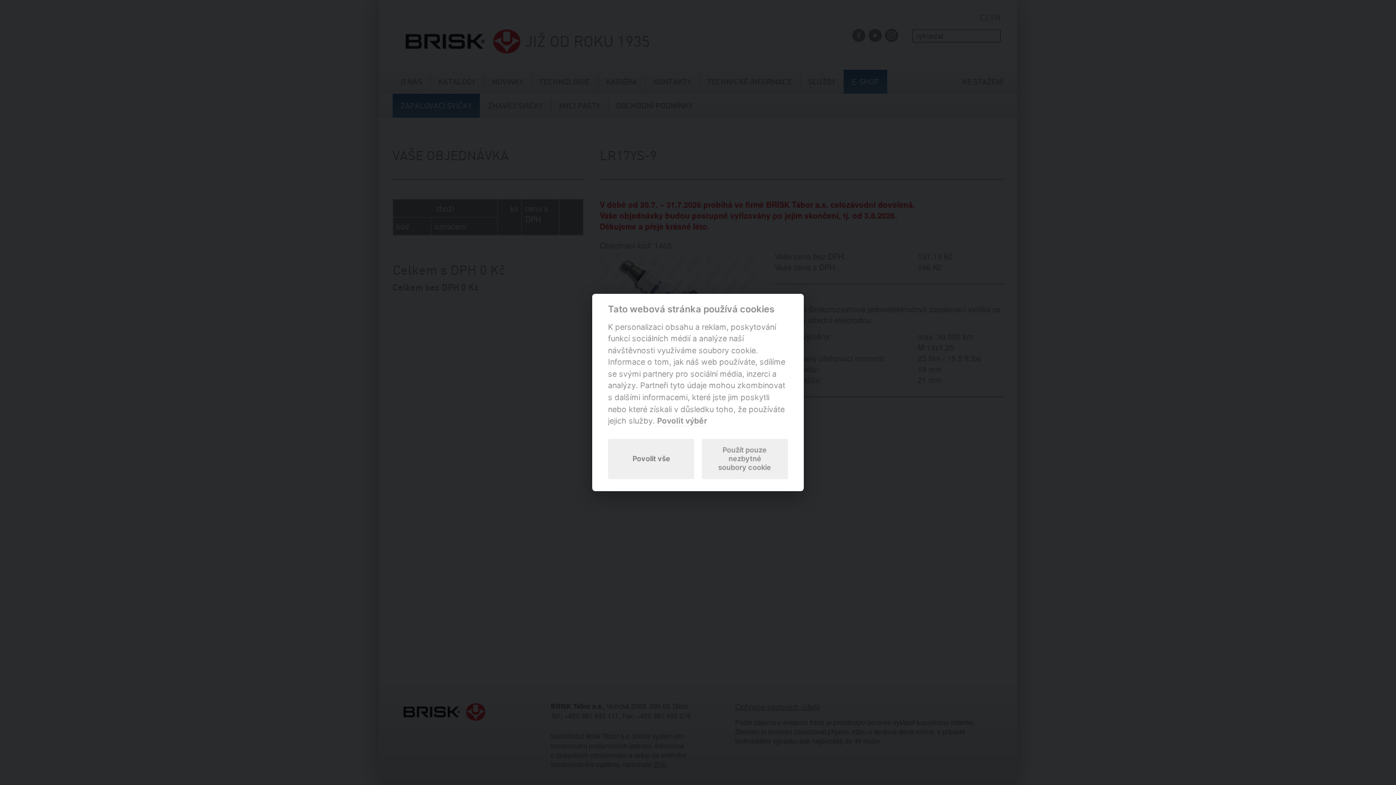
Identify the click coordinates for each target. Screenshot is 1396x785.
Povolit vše (651, 458)
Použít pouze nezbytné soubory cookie (744, 458)
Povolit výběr (682, 420)
